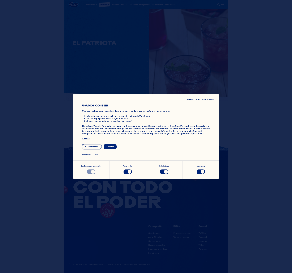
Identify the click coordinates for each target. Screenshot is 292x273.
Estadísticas (164, 166)
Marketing (201, 166)
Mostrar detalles (90, 155)
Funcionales (128, 166)
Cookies (86, 138)
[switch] (91, 171)
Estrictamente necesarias (91, 166)
